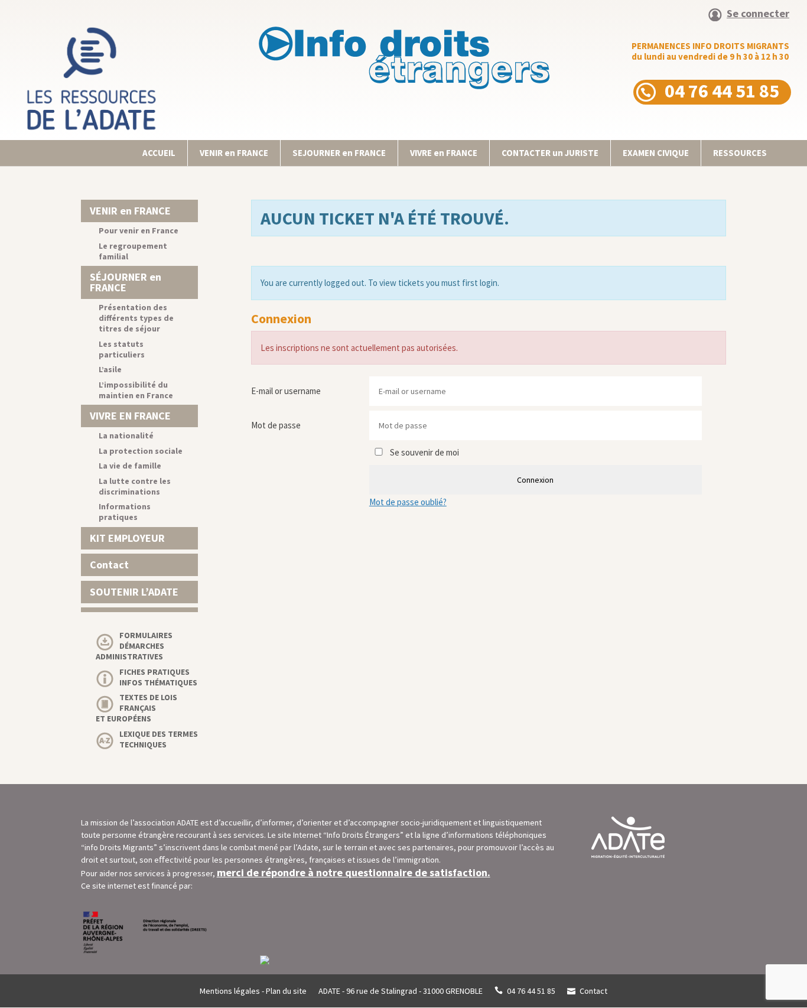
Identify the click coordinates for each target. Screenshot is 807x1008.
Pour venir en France (138, 230)
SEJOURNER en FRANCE (339, 152)
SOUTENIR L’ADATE (134, 592)
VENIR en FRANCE (234, 152)
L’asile (110, 369)
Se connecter (758, 14)
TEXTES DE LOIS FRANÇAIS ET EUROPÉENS (136, 708)
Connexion (535, 479)
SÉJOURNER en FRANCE (125, 282)
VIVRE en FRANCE (443, 152)
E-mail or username (286, 390)
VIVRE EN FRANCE (130, 415)
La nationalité (126, 435)
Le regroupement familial (133, 251)
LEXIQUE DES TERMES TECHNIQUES (158, 739)
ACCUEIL (158, 152)
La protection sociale (141, 451)
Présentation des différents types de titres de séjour (136, 318)
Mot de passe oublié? (408, 502)
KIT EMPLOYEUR (127, 538)
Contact (109, 564)
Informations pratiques (125, 511)
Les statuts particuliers (122, 349)
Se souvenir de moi (423, 452)
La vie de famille (130, 465)
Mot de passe (276, 425)
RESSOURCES (740, 152)
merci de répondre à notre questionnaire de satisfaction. (353, 872)
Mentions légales (230, 991)
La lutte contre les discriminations (135, 486)
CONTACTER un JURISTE (550, 152)
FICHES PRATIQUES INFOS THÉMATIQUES (158, 677)
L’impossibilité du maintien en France (136, 390)
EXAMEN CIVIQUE (656, 152)
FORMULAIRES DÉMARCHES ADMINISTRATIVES (134, 646)
